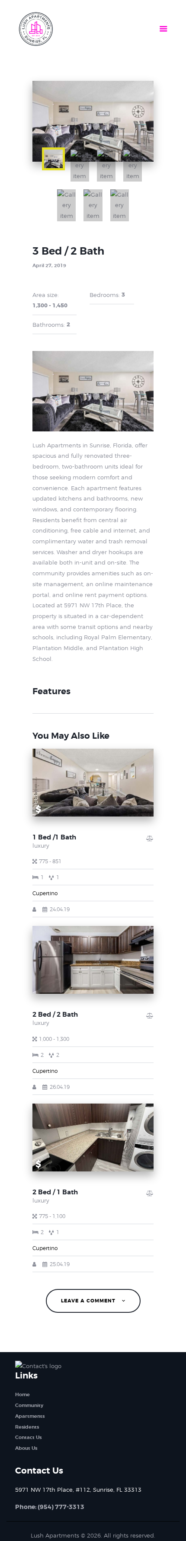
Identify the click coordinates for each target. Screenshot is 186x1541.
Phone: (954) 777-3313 (49, 1507)
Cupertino (45, 893)
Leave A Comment (89, 1301)
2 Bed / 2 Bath (55, 1014)
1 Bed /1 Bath (54, 837)
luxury (40, 845)
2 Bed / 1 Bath (55, 1192)
